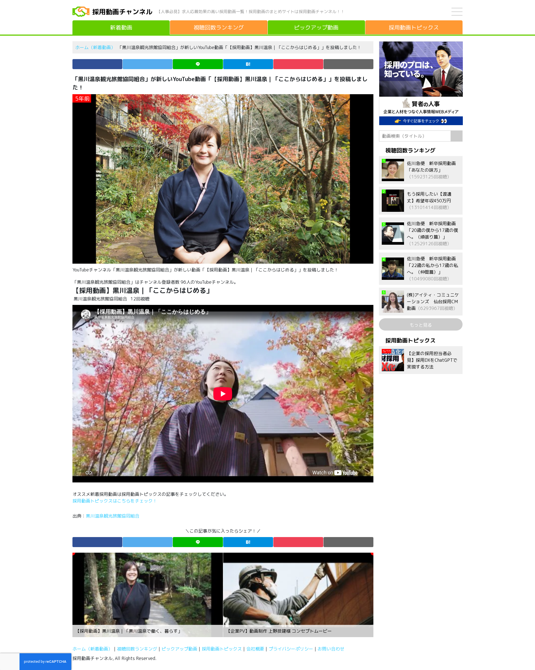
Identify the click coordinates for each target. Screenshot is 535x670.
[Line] (198, 64)
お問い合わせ (331, 649)
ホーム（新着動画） (95, 47)
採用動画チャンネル (122, 11)
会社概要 (255, 649)
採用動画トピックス (222, 649)
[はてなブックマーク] (248, 64)
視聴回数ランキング (137, 649)
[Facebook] (97, 64)
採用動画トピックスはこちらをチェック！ (115, 501)
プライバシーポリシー (291, 649)
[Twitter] (147, 64)
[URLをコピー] (348, 64)
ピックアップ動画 (179, 649)
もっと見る (421, 325)
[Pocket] (298, 64)
